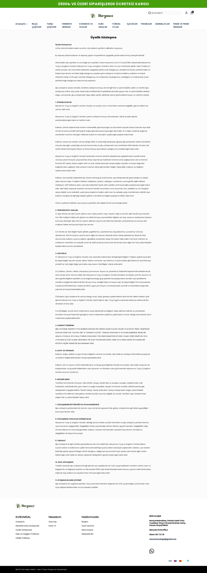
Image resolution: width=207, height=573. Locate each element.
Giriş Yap (53, 521)
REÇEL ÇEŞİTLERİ (36, 25)
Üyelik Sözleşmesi (24, 529)
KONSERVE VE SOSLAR (86, 25)
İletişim (85, 521)
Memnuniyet (87, 529)
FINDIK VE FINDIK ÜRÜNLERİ (181, 25)
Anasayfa (20, 23)
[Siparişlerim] (186, 12)
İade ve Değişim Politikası (27, 534)
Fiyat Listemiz (88, 525)
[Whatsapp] (151, 551)
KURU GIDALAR (102, 25)
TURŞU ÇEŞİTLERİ (51, 25)
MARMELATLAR (162, 23)
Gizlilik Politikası (23, 538)
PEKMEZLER (146, 23)
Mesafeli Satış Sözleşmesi (27, 525)
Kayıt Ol (52, 525)
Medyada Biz (87, 534)
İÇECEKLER (132, 23)
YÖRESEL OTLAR (116, 25)
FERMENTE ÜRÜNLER (67, 25)
